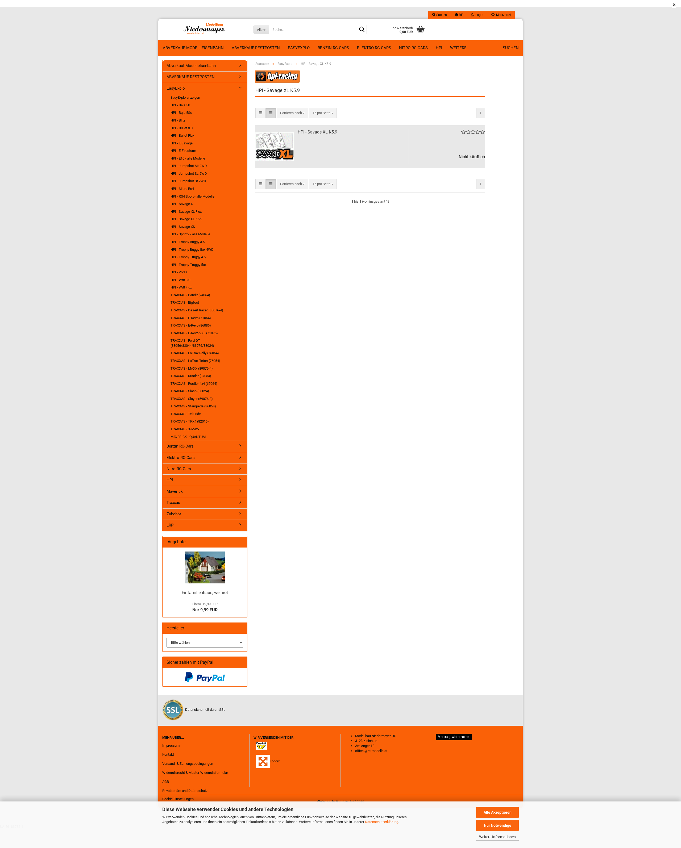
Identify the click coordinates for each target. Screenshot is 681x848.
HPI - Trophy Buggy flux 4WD (192, 250)
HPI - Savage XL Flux (186, 212)
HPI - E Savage (182, 143)
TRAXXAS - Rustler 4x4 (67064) (194, 384)
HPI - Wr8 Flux (181, 287)
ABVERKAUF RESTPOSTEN (256, 47)
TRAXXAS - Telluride (186, 414)
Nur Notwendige (497, 825)
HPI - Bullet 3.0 (182, 128)
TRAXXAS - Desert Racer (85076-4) (197, 310)
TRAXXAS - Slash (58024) (190, 391)
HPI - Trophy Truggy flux (188, 265)
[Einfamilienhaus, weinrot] (205, 567)
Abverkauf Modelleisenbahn (193, 47)
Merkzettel (503, 15)
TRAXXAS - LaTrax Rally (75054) (195, 353)
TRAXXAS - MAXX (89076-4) (192, 368)
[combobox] (292, 113)
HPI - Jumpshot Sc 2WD (189, 174)
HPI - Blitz (178, 120)
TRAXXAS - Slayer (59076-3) (192, 399)
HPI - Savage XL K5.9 (317, 132)
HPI (439, 47)
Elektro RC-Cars (374, 47)
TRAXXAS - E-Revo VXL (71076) (194, 333)
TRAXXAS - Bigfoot (185, 302)
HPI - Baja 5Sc (181, 113)
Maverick (175, 491)
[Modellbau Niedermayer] (204, 29)
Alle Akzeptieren (498, 812)
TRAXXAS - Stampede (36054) (193, 406)
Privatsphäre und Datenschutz (184, 791)
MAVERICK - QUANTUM (188, 437)
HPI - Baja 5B (180, 105)
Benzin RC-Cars (333, 47)
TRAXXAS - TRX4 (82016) (190, 421)
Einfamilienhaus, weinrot (205, 592)
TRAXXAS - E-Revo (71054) (191, 318)
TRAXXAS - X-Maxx (185, 429)
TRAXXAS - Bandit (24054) (190, 295)
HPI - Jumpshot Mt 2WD (189, 166)
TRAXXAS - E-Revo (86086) (191, 325)
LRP (170, 525)
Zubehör (174, 514)
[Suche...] (362, 30)
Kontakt (168, 755)
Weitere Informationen (497, 837)
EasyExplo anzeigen (185, 97)
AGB (165, 782)
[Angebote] (241, 542)
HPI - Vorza (179, 272)
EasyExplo (299, 47)
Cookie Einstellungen (178, 799)
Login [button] (478, 15)
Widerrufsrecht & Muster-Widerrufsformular (195, 773)
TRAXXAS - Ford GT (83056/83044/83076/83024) (192, 343)
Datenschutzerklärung (381, 822)
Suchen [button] (441, 15)
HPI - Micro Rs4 (182, 189)
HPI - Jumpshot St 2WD (188, 181)
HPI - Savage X (182, 204)
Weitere (458, 47)
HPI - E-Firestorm (183, 151)
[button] (459, 15)
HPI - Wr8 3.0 (180, 280)
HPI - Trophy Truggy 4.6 (188, 257)
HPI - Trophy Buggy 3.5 (188, 242)
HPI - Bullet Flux (182, 135)
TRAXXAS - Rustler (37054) (191, 376)
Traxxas (173, 502)
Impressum (171, 745)
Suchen (511, 47)
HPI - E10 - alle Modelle (188, 158)
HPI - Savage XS (183, 227)
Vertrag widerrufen (454, 737)
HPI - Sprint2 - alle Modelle (190, 234)
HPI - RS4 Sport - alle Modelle (192, 196)
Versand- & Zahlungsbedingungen (187, 764)
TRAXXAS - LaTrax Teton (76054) (195, 361)
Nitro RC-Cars (413, 47)
